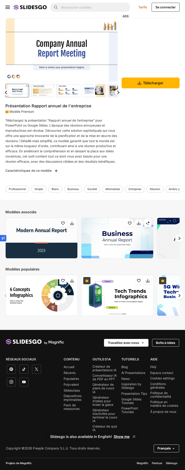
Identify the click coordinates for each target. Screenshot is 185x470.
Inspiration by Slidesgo (131, 386)
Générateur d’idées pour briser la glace (102, 401)
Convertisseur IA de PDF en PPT (104, 377)
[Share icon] (110, 25)
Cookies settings (162, 378)
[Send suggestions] (3, 238)
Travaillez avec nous (123, 343)
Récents (70, 373)
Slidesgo (171, 463)
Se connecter (165, 7)
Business (73, 189)
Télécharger (153, 83)
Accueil (69, 367)
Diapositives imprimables (72, 397)
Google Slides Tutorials (131, 401)
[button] (118, 92)
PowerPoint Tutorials (129, 410)
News (125, 379)
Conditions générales (158, 385)
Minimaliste (113, 189)
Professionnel (17, 189)
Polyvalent (71, 384)
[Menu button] (7, 7)
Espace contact (161, 373)
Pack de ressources (72, 407)
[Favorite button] (98, 25)
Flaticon (157, 463)
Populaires (71, 379)
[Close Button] (134, 436)
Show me (122, 437)
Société (92, 189)
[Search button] (55, 7)
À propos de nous (163, 412)
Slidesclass (72, 390)
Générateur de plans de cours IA (103, 388)
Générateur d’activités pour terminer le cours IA (104, 415)
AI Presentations (133, 373)
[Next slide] (111, 50)
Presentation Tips (134, 393)
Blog (124, 367)
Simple (39, 189)
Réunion (155, 189)
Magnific (142, 463)
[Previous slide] (6, 295)
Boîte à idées (165, 343)
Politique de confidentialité (160, 394)
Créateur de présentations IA (104, 368)
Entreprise (135, 189)
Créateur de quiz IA (104, 428)
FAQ (153, 367)
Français (164, 448)
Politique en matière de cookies (164, 403)
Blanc (55, 189)
